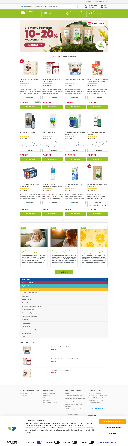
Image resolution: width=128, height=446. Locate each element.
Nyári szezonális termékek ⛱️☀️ (32, 289)
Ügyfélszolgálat (97, 1)
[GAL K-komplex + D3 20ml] (30, 121)
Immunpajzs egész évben (30, 330)
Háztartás (25, 319)
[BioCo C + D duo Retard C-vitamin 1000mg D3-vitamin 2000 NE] (97, 68)
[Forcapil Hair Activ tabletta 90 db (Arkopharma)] (75, 121)
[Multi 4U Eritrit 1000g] (52, 121)
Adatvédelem (46, 400)
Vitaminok (25, 303)
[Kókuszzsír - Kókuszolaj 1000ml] (75, 68)
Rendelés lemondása (48, 395)
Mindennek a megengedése (112, 421)
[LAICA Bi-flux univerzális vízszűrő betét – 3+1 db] (30, 173)
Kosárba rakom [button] (31, 106)
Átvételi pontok (24, 395)
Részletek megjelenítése (106, 442)
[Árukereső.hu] (97, 409)
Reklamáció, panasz (48, 398)
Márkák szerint (26, 299)
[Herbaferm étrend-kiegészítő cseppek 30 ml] (97, 121)
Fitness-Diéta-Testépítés (29, 316)
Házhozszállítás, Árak (26, 393)
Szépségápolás (26, 333)
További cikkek (64, 272)
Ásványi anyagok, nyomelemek (31, 306)
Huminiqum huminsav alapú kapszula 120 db (64, 358)
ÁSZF (44, 405)
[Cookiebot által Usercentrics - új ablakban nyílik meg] (12, 442)
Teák (23, 336)
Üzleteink (88, 1)
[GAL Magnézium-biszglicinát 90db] (30, 68)
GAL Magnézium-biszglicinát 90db (61, 370)
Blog (23, 227)
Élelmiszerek (26, 326)
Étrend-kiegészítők (28, 309)
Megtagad (112, 433)
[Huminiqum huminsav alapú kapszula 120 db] (52, 68)
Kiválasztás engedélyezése (112, 427)
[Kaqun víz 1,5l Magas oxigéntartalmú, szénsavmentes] (52, 173)
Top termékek (26, 286)
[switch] (57, 442)
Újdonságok (25, 296)
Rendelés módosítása (49, 393)
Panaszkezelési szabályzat (50, 402)
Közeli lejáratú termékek (29, 292)
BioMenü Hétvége (27, 282)
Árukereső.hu (98, 412)
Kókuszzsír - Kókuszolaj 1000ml (60, 347)
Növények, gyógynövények (30, 313)
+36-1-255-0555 (96, 393)
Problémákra (26, 323)
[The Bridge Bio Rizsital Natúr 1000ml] (75, 173)
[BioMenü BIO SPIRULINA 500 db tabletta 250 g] (97, 173)
